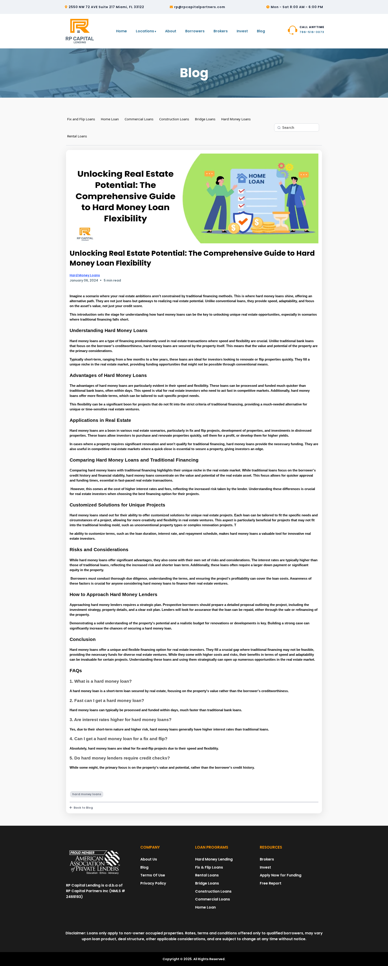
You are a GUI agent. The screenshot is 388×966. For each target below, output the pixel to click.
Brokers (221, 31)
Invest (242, 31)
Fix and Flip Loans (81, 119)
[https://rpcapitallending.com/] (81, 31)
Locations (145, 31)
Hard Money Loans (236, 119)
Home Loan (110, 119)
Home (121, 31)
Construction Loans (174, 119)
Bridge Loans (205, 119)
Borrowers (195, 31)
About (170, 31)
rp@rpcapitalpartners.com (199, 7)
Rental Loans (77, 136)
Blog (261, 31)
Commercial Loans (139, 119)
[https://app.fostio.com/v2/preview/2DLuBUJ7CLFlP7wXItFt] (94, 862)
